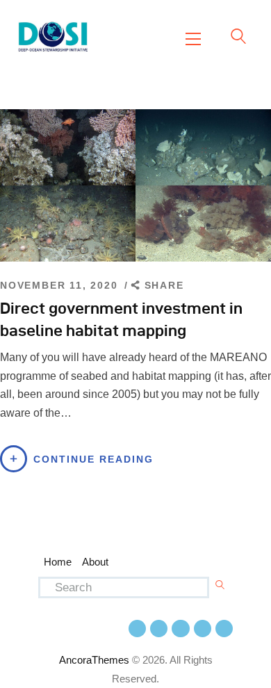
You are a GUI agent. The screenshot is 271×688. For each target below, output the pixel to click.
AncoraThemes (94, 660)
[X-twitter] (158, 628)
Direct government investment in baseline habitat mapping (121, 319)
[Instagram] (202, 628)
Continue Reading (93, 459)
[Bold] (224, 628)
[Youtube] (180, 628)
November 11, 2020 (61, 285)
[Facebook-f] (137, 628)
